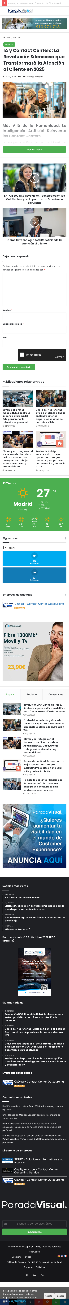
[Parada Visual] (21, 11)
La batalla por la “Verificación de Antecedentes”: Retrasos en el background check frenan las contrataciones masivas (42, 785)
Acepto (48, 1296)
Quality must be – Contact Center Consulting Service (36, 1171)
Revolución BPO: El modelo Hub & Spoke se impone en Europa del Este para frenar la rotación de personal (16, 416)
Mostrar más (34, 149)
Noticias (17, 37)
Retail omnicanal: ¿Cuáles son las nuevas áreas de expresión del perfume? (31, 1127)
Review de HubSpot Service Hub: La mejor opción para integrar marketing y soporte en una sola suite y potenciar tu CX (51, 459)
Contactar (28, 1267)
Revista (27, 1257)
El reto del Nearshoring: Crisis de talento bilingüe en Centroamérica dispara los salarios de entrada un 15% (50, 416)
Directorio (17, 1257)
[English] (61, 1256)
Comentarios (55, 694)
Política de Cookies (16, 1262)
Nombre (7, 310)
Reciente (32, 694)
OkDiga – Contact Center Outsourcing (39, 603)
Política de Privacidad (38, 1262)
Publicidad (40, 1267)
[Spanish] (58, 1256)
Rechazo (60, 1296)
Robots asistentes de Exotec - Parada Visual (24, 1123)
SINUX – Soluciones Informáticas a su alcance (38, 1161)
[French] (65, 1256)
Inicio (8, 37)
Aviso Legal (56, 1262)
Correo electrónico (13, 324)
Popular (10, 694)
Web (5, 337)
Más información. (17, 1301)
